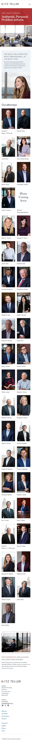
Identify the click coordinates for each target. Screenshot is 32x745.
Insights (4, 725)
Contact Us (5, 723)
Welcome (4, 711)
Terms (3, 731)
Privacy (4, 728)
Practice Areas (5, 716)
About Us (4, 718)
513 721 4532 (5, 701)
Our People (4, 713)
